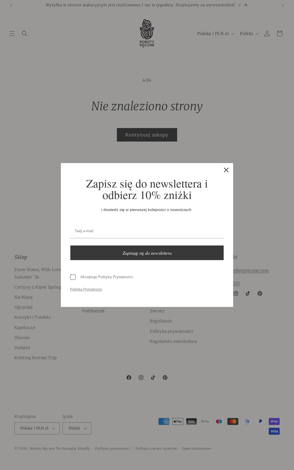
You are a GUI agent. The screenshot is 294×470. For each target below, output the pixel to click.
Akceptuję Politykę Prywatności (106, 277)
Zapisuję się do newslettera (147, 253)
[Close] (226, 170)
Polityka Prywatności (86, 289)
